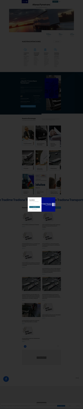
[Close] (54, 198)
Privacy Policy (35, 209)
